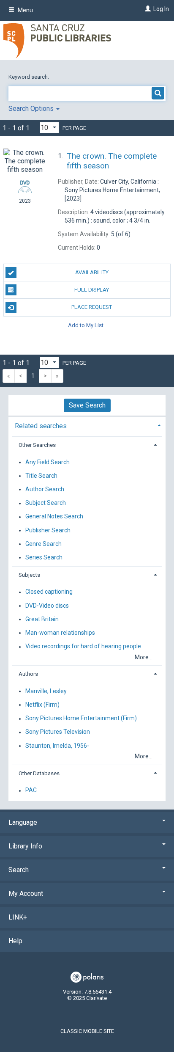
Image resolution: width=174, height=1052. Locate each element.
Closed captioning (49, 592)
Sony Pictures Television (57, 732)
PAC (31, 790)
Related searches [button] (41, 426)
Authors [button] (28, 674)
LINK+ (17, 917)
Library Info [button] (25, 846)
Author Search (44, 489)
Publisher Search (48, 530)
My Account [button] (25, 894)
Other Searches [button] (37, 445)
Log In (161, 9)
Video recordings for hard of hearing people (83, 646)
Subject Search (45, 503)
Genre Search (43, 543)
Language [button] (22, 822)
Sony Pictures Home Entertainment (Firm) (81, 718)
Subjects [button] (29, 575)
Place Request (91, 307)
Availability (92, 272)
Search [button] (18, 870)
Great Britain (42, 619)
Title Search (41, 475)
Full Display (91, 289)
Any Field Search (47, 462)
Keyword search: (29, 77)
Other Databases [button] (39, 773)
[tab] (87, 425)
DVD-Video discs (47, 605)
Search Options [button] (31, 109)
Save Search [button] (87, 405)
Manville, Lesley (46, 691)
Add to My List (85, 325)
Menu (24, 10)
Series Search (44, 557)
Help (15, 941)
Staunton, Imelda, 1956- (57, 745)
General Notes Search (54, 516)
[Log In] (147, 9)
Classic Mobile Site (87, 1031)
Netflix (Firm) (42, 704)
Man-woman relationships (60, 632)
